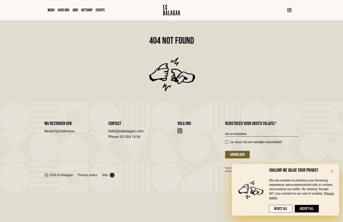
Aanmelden (237, 154)
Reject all (280, 208)
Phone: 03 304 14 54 (124, 137)
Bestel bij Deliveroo (59, 131)
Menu (51, 10)
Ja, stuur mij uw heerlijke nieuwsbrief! (256, 142)
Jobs (75, 10)
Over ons (63, 10)
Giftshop (86, 10)
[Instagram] (289, 10)
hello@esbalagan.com (126, 131)
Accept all (307, 208)
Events (100, 10)
